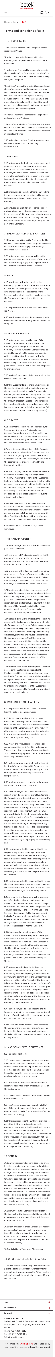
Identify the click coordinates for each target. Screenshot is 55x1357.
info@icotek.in (17, 1337)
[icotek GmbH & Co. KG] (26, 5)
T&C (24, 22)
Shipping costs (26, 1343)
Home (7, 22)
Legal (15, 22)
